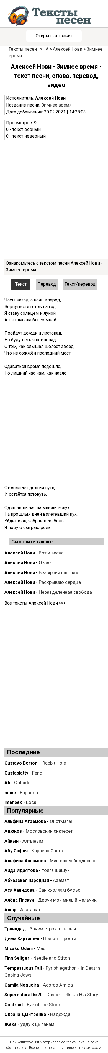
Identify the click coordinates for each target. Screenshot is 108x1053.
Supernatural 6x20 (23, 994)
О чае (45, 562)
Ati (7, 782)
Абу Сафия (16, 850)
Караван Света (47, 850)
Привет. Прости (59, 938)
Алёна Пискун (19, 900)
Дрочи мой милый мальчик (67, 900)
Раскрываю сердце (60, 582)
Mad (41, 948)
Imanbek (13, 802)
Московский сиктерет (49, 831)
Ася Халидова (19, 890)
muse (10, 792)
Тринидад (15, 928)
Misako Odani (18, 948)
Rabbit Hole (54, 763)
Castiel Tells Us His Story (72, 994)
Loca (31, 802)
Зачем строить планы (53, 928)
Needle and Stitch (51, 958)
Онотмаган (61, 821)
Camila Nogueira (21, 985)
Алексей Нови (67, 49)
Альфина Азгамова (25, 860)
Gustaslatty (16, 773)
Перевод (46, 284)
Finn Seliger (16, 958)
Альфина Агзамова (25, 821)
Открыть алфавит (54, 35)
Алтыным (32, 841)
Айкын (11, 841)
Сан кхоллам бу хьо (59, 890)
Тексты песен (23, 49)
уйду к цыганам (37, 1024)
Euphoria (29, 792)
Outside (22, 782)
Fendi (37, 773)
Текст (21, 284)
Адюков (13, 831)
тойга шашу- (55, 870)
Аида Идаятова (21, 870)
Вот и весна (51, 553)
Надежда (60, 1014)
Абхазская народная (26, 880)
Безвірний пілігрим (59, 572)
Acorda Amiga (58, 985)
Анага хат (30, 909)
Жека (10, 1024)
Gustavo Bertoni (21, 763)
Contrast (13, 1004)
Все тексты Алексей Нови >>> (35, 603)
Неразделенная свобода (65, 592)
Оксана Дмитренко (25, 1014)
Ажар (10, 909)
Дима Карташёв (21, 938)
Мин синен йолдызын (73, 860)
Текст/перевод (80, 284)
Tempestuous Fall (23, 968)
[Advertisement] (54, 199)
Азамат (61, 880)
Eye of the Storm (44, 1004)
